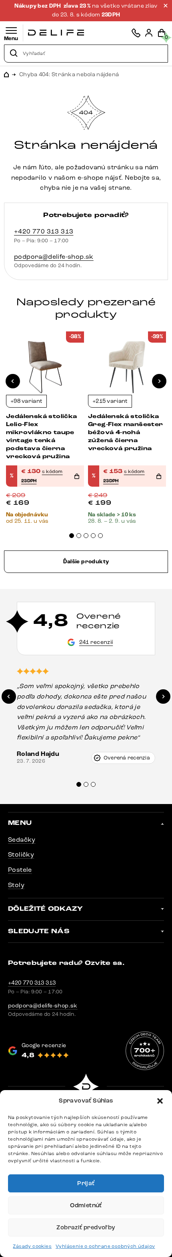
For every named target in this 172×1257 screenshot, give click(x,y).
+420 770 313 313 (43, 231)
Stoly (16, 885)
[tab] (71, 535)
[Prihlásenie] (148, 32)
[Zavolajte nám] (136, 32)
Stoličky (21, 854)
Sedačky (22, 839)
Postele (20, 869)
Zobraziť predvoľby (85, 1227)
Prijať (85, 1183)
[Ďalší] (159, 381)
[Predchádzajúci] (13, 381)
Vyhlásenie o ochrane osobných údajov (105, 1246)
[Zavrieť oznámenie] (166, 6)
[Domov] (56, 33)
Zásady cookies (32, 1246)
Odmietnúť (86, 1205)
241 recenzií (96, 642)
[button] (160, 1101)
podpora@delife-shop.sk (54, 256)
